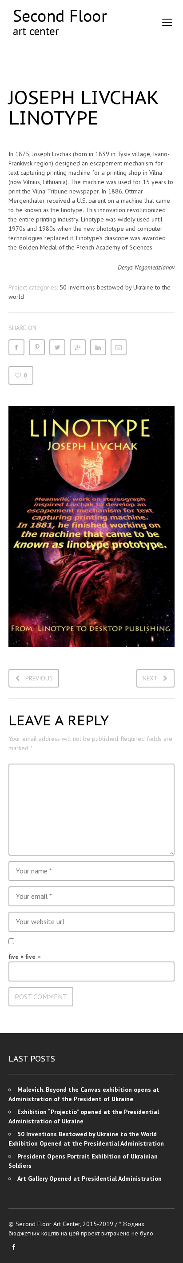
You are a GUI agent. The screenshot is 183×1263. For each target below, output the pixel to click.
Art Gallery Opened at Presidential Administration (89, 1179)
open (167, 22)
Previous (39, 678)
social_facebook (13, 1247)
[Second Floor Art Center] (59, 22)
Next (150, 678)
